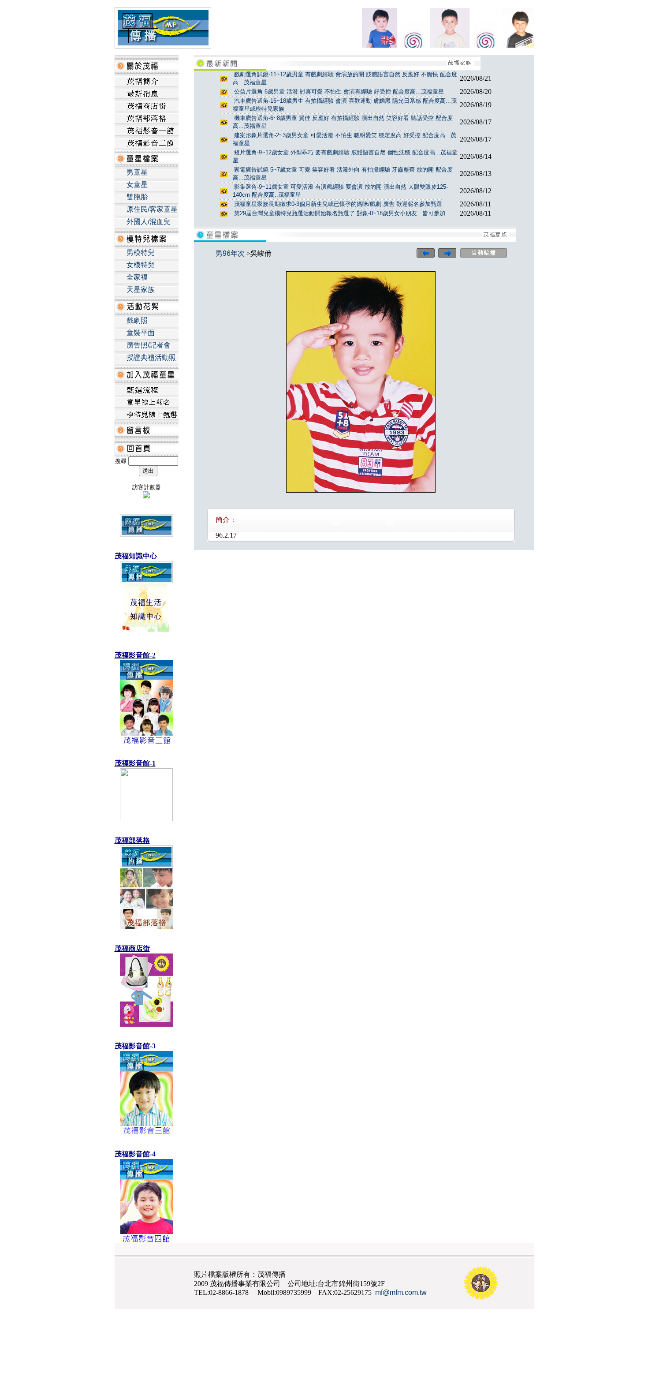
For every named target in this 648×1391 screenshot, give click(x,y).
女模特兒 (141, 265)
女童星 (137, 184)
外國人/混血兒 (149, 221)
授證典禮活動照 (151, 357)
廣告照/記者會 (149, 345)
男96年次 (230, 253)
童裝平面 (141, 333)
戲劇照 (137, 320)
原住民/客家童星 (152, 209)
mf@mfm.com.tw (401, 1292)
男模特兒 (141, 252)
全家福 (137, 277)
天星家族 (141, 289)
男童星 (137, 172)
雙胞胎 (137, 197)
